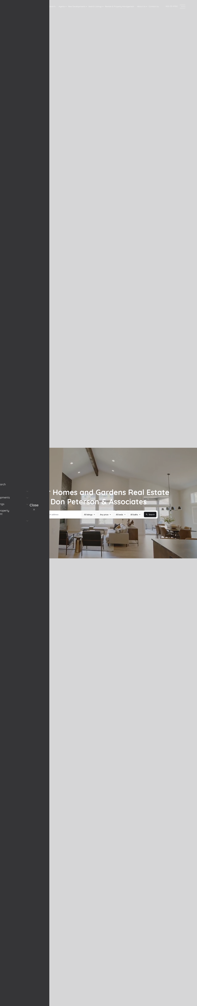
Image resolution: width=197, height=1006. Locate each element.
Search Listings (95, 6)
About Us (141, 6)
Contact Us (154, 6)
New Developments (76, 6)
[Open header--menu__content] (183, 6)
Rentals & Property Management (119, 6)
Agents (62, 6)
